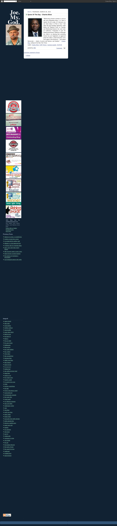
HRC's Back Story (8, 377)
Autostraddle (7, 330)
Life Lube (6, 388)
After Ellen (7, 323)
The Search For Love (9, 449)
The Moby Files (8, 397)
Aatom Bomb (7, 321)
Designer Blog (8, 358)
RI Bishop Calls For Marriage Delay (13, 245)
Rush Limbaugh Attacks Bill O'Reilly (13, 259)
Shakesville (7, 436)
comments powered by (32, 52)
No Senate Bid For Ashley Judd (12, 241)
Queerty (6, 427)
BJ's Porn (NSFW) (8, 343)
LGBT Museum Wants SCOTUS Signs (13, 251)
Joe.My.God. (14, 17)
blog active (7, 347)
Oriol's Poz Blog (8, 412)
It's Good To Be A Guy (9, 382)
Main (29, 11)
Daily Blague (7, 362)
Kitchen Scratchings (9, 386)
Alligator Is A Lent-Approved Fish (12, 243)
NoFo (5, 408)
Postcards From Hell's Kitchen (12, 419)
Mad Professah (8, 393)
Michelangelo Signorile (10, 395)
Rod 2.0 (6, 434)
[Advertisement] (10, 289)
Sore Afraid (7, 440)
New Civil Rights (8, 403)
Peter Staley (7, 414)
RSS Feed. (8, 231)
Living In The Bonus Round (10, 390)
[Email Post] (64, 48)
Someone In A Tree (9, 438)
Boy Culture (7, 351)
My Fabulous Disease (9, 401)
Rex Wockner (7, 429)
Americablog (7, 325)
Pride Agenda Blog (9, 421)
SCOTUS (59, 45)
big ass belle (7, 341)
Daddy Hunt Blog (8, 360)
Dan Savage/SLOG (8, 356)
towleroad (7, 451)
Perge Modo (7, 416)
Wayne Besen (7, 455)
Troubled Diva (7, 453)
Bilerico (6, 338)
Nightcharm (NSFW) (9, 406)
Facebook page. (10, 229)
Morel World (7, 399)
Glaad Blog (7, 373)
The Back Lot (7, 336)
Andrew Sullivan (8, 328)
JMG (34, 48)
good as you (7, 375)
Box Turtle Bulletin (9, 349)
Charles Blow (35, 45)
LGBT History (43, 45)
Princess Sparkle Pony (10, 423)
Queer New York (8, 425)
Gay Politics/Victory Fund (10, 371)
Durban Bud (7, 369)
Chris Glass (7, 354)
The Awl (6, 442)
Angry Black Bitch (9, 332)
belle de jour (7, 334)
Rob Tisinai (7, 432)
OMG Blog (6, 410)
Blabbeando (7, 345)
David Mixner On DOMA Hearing (12, 253)
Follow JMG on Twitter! (11, 228)
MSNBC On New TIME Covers (11, 239)
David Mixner (7, 364)
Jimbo (5, 384)
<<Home (28, 55)
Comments (59, 48)
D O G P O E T (7, 367)
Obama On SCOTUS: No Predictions (13, 237)
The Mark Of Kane (8, 447)
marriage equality (51, 45)
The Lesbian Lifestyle (9, 445)
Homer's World (8, 380)
